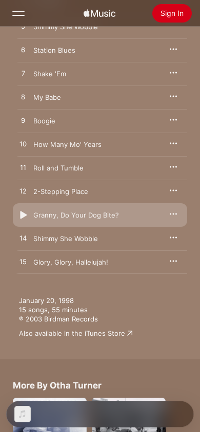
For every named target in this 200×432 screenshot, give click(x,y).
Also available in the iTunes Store (72, 333)
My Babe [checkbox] (47, 97)
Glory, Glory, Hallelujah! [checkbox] (70, 262)
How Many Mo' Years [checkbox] (67, 144)
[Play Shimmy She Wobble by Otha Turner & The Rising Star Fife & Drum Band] (23, 26)
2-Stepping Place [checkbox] (60, 191)
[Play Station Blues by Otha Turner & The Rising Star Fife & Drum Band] (23, 50)
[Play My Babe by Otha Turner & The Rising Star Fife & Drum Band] (23, 97)
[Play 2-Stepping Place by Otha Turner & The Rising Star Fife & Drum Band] (23, 191)
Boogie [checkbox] (44, 121)
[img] (99, 13)
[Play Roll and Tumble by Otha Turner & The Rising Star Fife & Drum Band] (23, 167)
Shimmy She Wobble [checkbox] (65, 238)
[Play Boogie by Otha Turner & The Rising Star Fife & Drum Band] (23, 120)
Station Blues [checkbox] (54, 50)
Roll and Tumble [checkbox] (58, 168)
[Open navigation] (18, 13)
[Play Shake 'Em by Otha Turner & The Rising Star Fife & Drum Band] (23, 73)
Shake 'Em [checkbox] (49, 74)
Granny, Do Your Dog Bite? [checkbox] (76, 215)
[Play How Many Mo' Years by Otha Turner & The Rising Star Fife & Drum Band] (23, 144)
